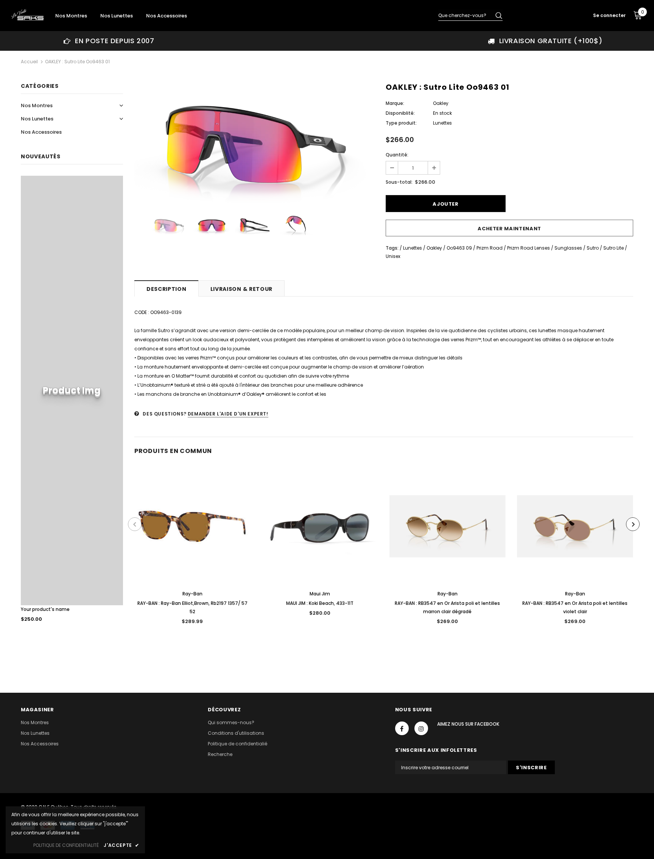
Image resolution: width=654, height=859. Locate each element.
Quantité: (397, 154)
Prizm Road (489, 248)
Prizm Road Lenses (528, 248)
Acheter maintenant (509, 228)
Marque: (395, 103)
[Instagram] (421, 728)
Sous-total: (399, 182)
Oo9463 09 (459, 248)
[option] (109, 41)
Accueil (29, 61)
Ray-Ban (192, 593)
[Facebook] (402, 728)
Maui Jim (320, 593)
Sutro (593, 248)
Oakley (440, 103)
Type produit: (401, 123)
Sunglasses (568, 248)
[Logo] (27, 14)
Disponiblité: (400, 113)
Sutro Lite (613, 248)
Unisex (393, 256)
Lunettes (412, 248)
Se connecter (609, 15)
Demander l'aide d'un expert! (228, 414)
